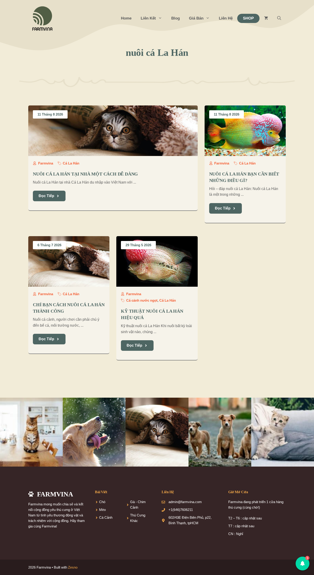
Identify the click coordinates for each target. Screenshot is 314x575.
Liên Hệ (226, 18)
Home (126, 18)
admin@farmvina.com (185, 502)
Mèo (102, 510)
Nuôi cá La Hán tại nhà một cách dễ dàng (85, 173)
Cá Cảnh (105, 517)
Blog (175, 18)
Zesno (72, 567)
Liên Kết (148, 18)
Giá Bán (196, 18)
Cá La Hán (71, 163)
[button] (279, 18)
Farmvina (45, 163)
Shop (248, 18)
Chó (102, 502)
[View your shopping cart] (266, 18)
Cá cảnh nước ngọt (141, 300)
